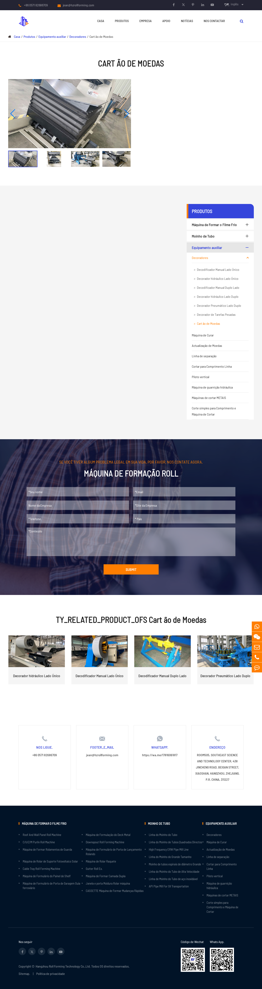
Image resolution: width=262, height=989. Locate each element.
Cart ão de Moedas (101, 36)
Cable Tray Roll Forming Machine (41, 868)
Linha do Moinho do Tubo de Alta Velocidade (174, 871)
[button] (13, 113)
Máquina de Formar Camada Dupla (105, 876)
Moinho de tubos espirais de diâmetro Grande (175, 864)
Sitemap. (24, 974)
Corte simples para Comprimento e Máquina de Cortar (214, 411)
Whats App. (217, 942)
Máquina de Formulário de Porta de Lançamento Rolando (114, 852)
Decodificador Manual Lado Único (218, 269)
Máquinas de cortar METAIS (209, 398)
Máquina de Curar (203, 335)
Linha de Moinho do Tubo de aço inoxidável (173, 879)
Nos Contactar (214, 21)
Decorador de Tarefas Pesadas (216, 314)
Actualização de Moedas (207, 345)
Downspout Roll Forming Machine (105, 842)
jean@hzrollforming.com (78, 5)
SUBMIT (131, 569)
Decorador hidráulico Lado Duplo (217, 296)
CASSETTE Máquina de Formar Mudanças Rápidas (114, 891)
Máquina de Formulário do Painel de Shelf (47, 876)
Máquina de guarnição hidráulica (212, 387)
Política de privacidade (50, 974)
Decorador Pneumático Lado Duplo (219, 305)
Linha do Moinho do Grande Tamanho (170, 857)
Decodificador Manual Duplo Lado (218, 287)
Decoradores (77, 36)
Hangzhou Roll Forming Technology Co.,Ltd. (63, 966)
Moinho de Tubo (203, 236)
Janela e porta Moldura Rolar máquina (108, 883)
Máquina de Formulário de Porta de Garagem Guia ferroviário (51, 885)
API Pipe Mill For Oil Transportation (169, 886)
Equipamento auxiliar (52, 36)
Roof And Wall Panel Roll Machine (42, 835)
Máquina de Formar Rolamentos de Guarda (47, 849)
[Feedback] (257, 667)
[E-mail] (257, 647)
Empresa (145, 21)
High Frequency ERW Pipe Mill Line (169, 849)
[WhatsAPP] (257, 627)
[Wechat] (257, 637)
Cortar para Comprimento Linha (212, 366)
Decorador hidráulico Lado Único (217, 278)
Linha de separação (204, 356)
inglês (234, 4)
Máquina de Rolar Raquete (101, 861)
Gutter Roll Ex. (94, 868)
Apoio (166, 21)
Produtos (122, 21)
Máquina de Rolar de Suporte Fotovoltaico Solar (50, 861)
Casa (100, 21)
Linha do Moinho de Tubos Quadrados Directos (175, 842)
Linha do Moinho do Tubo (163, 835)
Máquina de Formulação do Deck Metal (108, 835)
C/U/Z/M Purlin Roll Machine (39, 842)
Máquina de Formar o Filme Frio (214, 224)
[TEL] (257, 657)
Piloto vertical (200, 377)
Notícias (187, 21)
